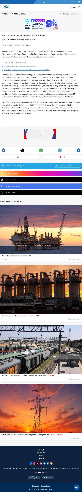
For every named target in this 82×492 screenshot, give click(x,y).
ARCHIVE (41, 456)
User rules (35, 486)
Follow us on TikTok (11, 180)
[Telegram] (44, 463)
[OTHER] (78, 7)
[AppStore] (48, 478)
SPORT (73, 7)
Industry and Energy (71, 14)
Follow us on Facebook (12, 186)
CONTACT (41, 453)
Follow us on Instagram (12, 173)
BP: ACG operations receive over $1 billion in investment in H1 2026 (27, 70)
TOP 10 (41, 458)
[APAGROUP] (41, 472)
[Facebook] (31, 463)
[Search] (74, 2)
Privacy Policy (45, 486)
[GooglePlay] (34, 478)
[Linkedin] (48, 463)
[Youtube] (41, 463)
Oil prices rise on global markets (15, 62)
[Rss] (51, 463)
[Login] (79, 2)
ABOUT (41, 450)
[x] (37, 463)
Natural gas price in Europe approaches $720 (19, 66)
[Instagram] (34, 463)
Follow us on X (10, 192)
